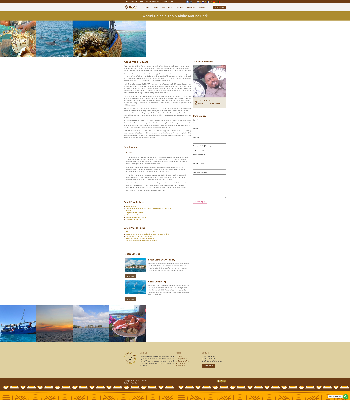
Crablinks (134, 383)
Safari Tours (166, 7)
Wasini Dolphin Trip (157, 281)
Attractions (191, 7)
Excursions (179, 7)
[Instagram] (190, 1)
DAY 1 (130, 152)
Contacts (202, 7)
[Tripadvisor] (224, 381)
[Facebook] (187, 1)
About (156, 7)
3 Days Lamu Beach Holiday (161, 259)
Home (147, 7)
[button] (157, 152)
